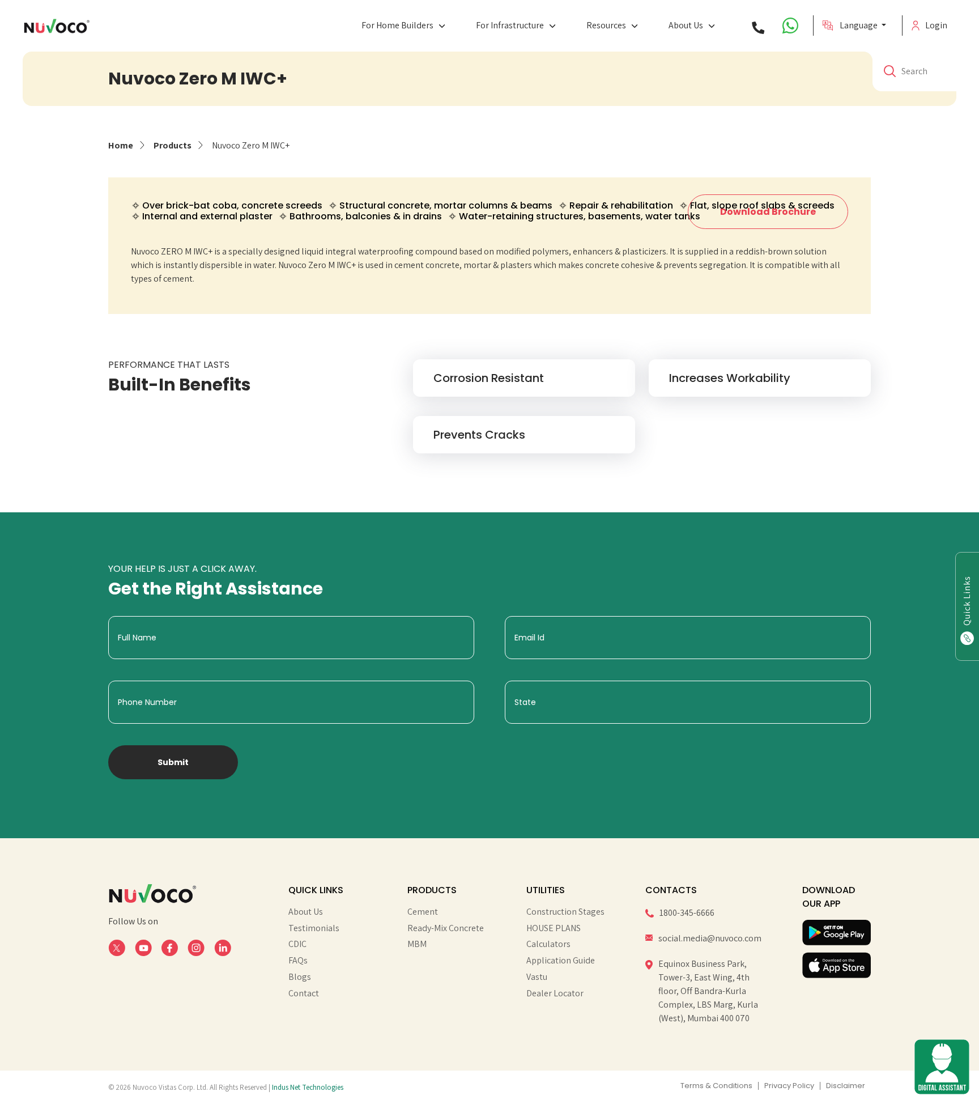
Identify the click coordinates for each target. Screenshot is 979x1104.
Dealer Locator (555, 993)
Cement (422, 912)
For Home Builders (397, 25)
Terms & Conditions (716, 1086)
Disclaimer (845, 1086)
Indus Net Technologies (307, 1087)
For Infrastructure (510, 25)
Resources (606, 25)
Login (936, 25)
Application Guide (560, 960)
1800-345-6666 (686, 913)
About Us (686, 25)
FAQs (298, 960)
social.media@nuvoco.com (709, 938)
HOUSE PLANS (553, 928)
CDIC (297, 944)
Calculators (548, 944)
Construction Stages (565, 912)
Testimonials (313, 928)
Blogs (299, 977)
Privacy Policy (789, 1086)
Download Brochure (768, 211)
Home (120, 145)
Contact (303, 993)
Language (859, 25)
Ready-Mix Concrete (445, 928)
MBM (417, 944)
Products (172, 145)
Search (914, 71)
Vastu (536, 977)
